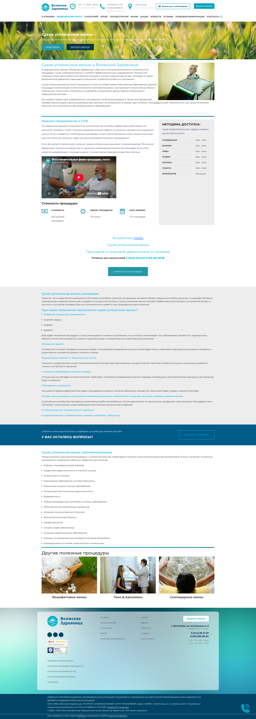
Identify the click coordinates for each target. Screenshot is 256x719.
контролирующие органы (61, 677)
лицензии (52, 682)
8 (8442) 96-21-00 (135, 258)
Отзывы (168, 16)
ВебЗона (81, 715)
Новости (155, 16)
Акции (144, 16)
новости (146, 628)
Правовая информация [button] (190, 16)
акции (144, 617)
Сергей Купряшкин (117, 715)
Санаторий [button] (91, 16)
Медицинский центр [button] (69, 16)
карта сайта (147, 639)
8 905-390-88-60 (115, 8)
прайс (138, 238)
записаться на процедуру (128, 271)
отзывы (145, 633)
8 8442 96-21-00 (115, 4)
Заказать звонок (204, 6)
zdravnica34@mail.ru (117, 11)
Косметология (119, 16)
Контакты (213, 16)
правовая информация (60, 661)
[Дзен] (61, 634)
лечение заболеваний (112, 639)
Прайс (104, 16)
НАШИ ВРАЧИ (53, 47)
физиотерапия (108, 623)
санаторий (106, 628)
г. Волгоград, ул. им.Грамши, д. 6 (190, 626)
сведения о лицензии (118, 707)
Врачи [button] (134, 16)
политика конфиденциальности (65, 666)
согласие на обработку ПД (61, 671)
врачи (144, 623)
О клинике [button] (48, 16)
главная (104, 617)
